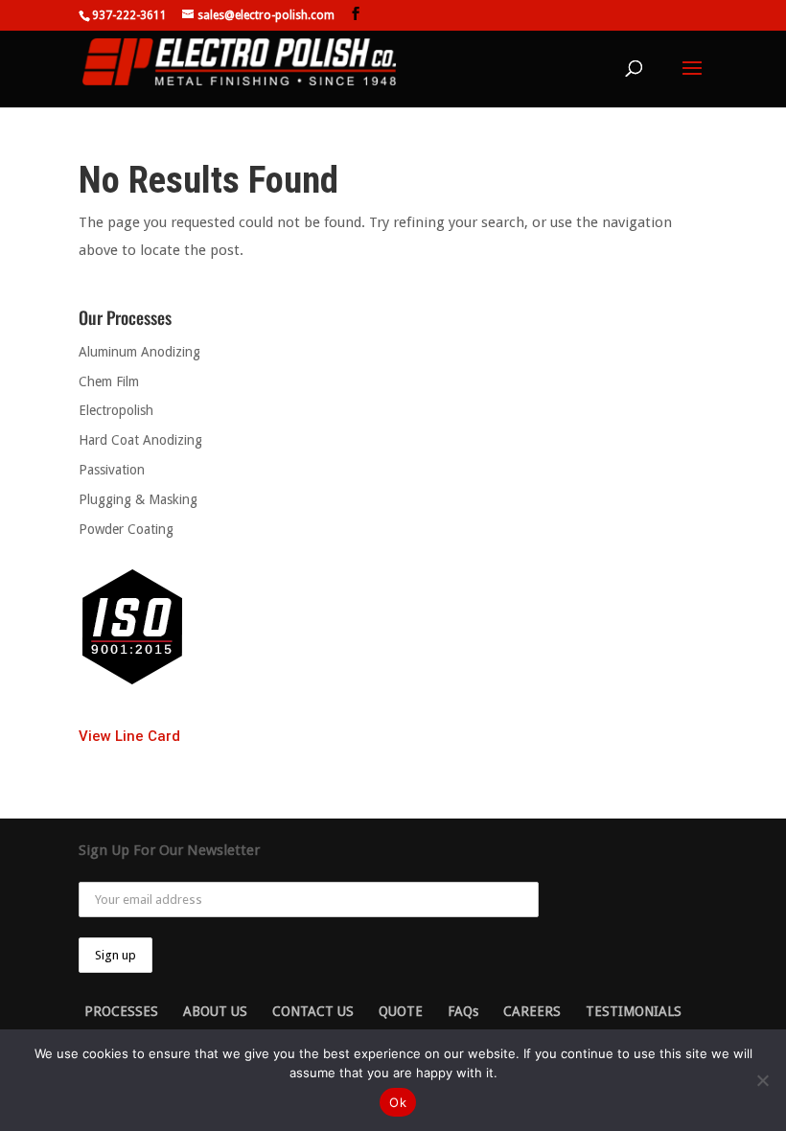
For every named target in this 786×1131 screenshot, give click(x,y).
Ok (397, 1102)
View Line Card (129, 736)
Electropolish (116, 410)
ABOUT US (215, 1011)
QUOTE (401, 1011)
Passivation (112, 469)
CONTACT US (313, 1011)
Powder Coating (126, 529)
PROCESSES (121, 1011)
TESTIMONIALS (634, 1011)
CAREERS (532, 1011)
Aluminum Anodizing (139, 351)
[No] (762, 1080)
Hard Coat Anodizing (140, 440)
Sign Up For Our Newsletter (169, 850)
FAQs (463, 1011)
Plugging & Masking (138, 499)
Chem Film (109, 381)
